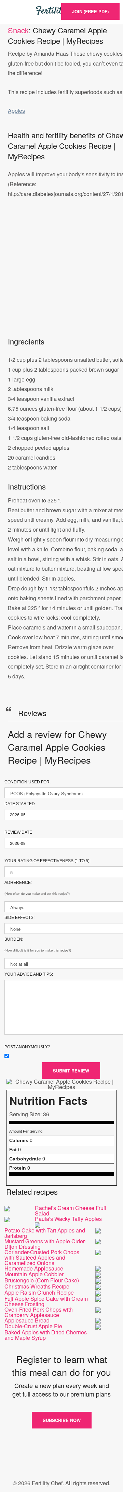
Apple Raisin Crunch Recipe (39, 1292)
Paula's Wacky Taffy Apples (68, 1219)
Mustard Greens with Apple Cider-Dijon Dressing (45, 1243)
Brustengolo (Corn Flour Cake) (41, 1280)
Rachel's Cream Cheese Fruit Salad (70, 1210)
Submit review (71, 1070)
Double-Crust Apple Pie (33, 1326)
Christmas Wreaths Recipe (36, 1286)
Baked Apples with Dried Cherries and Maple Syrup (45, 1335)
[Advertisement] (61, 274)
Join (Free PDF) (90, 11)
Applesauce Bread (27, 1320)
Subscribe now (62, 1420)
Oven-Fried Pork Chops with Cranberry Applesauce (38, 1312)
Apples (16, 110)
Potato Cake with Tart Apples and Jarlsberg (44, 1233)
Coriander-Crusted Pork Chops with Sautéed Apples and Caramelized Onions (41, 1257)
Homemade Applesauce (33, 1268)
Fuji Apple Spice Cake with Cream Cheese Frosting (46, 1301)
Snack (18, 30)
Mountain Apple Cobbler (34, 1274)
